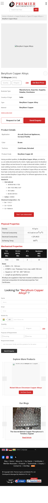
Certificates (38, 461)
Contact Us (17, 466)
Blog (5, 461)
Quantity (3, 324)
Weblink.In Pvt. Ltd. (24, 474)
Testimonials (32, 463)
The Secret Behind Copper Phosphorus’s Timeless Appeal (24, 433)
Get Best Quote (24, 392)
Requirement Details (7, 340)
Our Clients (28, 461)
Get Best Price (38, 83)
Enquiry (41, 463)
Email (2, 307)
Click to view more (6, 113)
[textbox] (21, 9)
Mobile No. (4, 315)
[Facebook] (3, 457)
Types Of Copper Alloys (34, 16)
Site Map (26, 466)
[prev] (4, 378)
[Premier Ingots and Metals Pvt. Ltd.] (22, 4)
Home (4, 16)
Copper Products (20, 16)
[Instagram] (7, 457)
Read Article (24, 437)
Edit (27, 83)
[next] (43, 378)
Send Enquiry (35, 120)
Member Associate (10, 463)
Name (3, 298)
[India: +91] (4, 319)
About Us (19, 461)
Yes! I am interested (24, 215)
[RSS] (33, 466)
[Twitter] (15, 457)
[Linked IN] (11, 457)
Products (10, 16)
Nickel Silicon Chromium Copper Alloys (24, 388)
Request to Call (13, 120)
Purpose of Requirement (9, 332)
